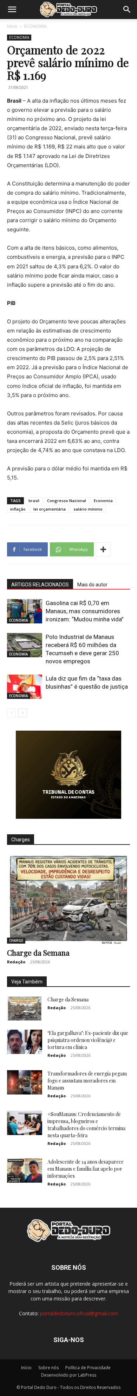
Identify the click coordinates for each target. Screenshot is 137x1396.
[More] (103, 549)
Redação (16, 961)
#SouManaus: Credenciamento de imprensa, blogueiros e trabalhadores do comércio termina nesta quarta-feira (86, 1125)
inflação (18, 509)
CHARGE (16, 940)
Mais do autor (92, 584)
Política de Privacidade (88, 1368)
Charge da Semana (38, 952)
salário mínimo (88, 509)
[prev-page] (11, 712)
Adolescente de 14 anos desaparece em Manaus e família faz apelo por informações (85, 1168)
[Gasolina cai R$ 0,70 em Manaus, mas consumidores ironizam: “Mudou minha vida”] (24, 611)
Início (12, 26)
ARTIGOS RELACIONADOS (40, 584)
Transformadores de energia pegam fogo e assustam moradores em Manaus (87, 1080)
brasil (33, 500)
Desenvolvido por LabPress (68, 1375)
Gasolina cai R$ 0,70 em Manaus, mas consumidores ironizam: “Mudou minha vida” (85, 611)
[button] (12, 9)
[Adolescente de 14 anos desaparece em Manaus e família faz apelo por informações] (24, 1170)
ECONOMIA (35, 26)
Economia (103, 500)
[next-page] (22, 712)
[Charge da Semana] (68, 899)
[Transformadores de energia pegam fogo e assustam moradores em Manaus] (24, 1082)
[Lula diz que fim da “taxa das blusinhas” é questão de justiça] (24, 687)
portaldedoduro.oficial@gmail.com (79, 1313)
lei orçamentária (49, 509)
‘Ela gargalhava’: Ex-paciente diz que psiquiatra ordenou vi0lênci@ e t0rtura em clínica (87, 1040)
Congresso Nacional (66, 500)
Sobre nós (48, 1368)
